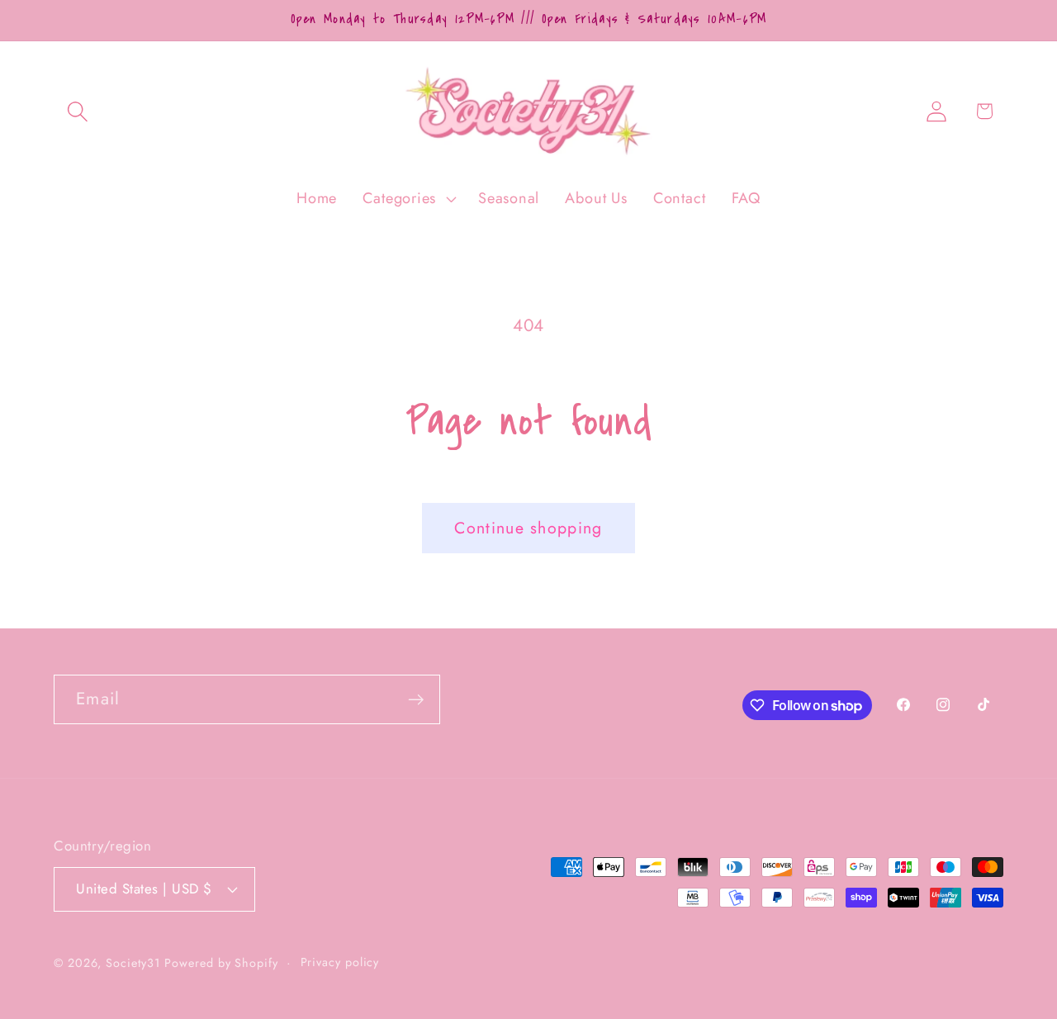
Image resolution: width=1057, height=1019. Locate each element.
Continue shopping (528, 527)
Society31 (132, 963)
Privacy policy (340, 962)
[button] (77, 111)
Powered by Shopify (220, 963)
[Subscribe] (415, 700)
